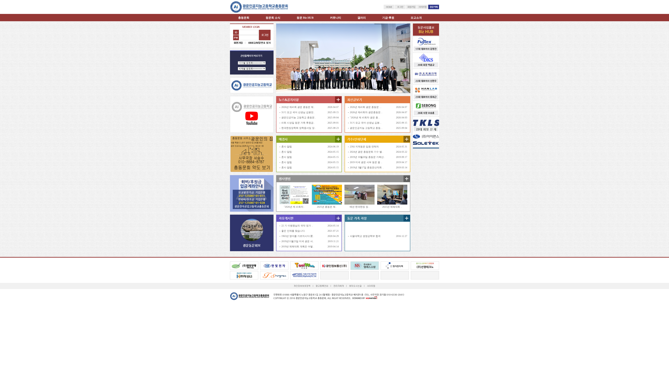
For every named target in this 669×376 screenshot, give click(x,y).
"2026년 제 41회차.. (294, 207)
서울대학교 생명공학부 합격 (365, 236)
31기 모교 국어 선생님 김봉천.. (298, 112)
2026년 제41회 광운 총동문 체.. (298, 107)
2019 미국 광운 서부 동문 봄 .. (366, 162)
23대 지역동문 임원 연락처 (364, 146)
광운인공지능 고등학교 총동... (366, 128)
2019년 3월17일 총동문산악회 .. (367, 167)
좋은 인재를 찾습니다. (293, 231)
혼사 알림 (286, 146)
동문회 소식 (273, 17)
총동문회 (243, 17)
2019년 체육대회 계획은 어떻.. (297, 246)
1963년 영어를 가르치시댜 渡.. (297, 236)
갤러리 (361, 17)
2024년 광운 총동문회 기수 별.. (366, 152)
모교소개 (416, 17)
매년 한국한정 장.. (360, 207)
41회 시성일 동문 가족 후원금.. (298, 123)
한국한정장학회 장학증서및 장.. (298, 128)
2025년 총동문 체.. (327, 207)
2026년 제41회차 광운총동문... (366, 112)
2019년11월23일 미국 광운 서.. (297, 241)
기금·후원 (388, 17)
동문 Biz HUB (305, 17)
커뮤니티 (335, 17)
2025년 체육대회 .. (392, 207)
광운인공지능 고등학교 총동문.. (298, 117)
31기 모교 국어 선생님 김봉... (366, 123)
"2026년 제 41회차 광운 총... (365, 117)
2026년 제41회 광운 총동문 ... (366, 107)
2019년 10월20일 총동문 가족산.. (367, 157)
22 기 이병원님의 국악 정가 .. (297, 225)
